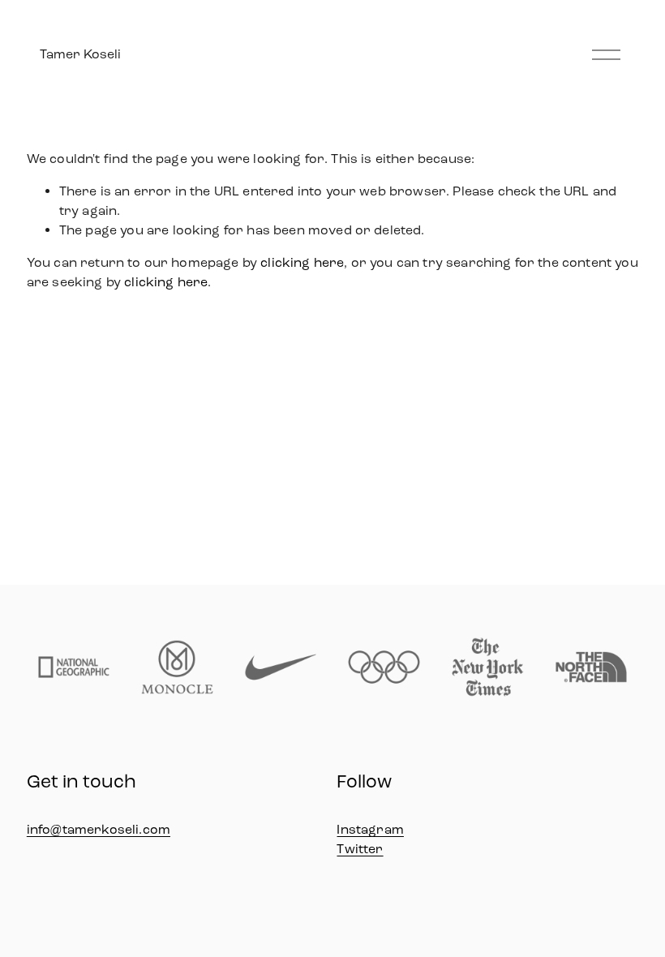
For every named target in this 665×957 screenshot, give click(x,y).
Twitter (360, 848)
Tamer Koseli (80, 54)
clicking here (302, 262)
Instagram (370, 829)
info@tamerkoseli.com (98, 829)
